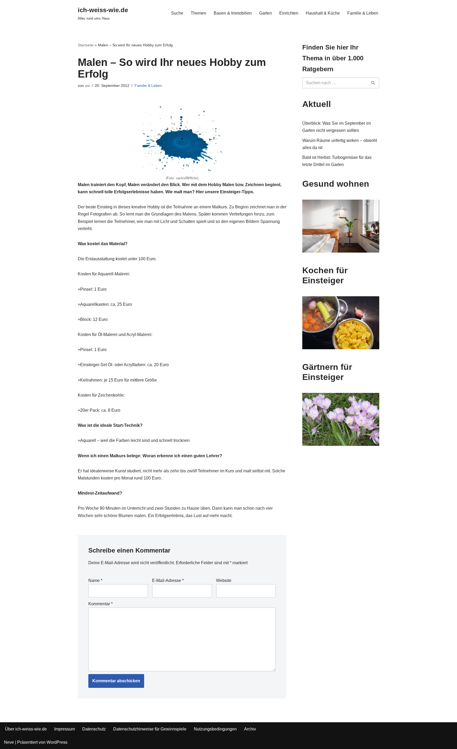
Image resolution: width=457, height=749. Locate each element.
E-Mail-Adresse (168, 580)
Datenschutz (94, 729)
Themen (198, 13)
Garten (265, 13)
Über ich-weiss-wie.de (26, 729)
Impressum (64, 729)
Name (95, 580)
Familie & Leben (362, 13)
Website (223, 580)
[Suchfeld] (373, 82)
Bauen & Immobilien (233, 13)
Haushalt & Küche (323, 13)
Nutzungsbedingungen (215, 729)
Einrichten (288, 13)
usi (87, 85)
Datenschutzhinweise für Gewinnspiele (149, 729)
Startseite (86, 45)
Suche (177, 13)
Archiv (250, 729)
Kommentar (100, 604)
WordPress (57, 742)
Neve (9, 742)
